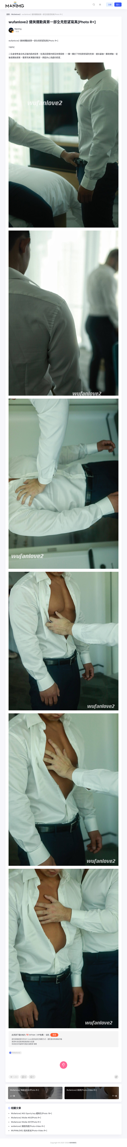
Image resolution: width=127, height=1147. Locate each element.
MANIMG (72, 1143)
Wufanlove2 (16, 1053)
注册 (109, 4)
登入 (118, 4)
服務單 (30, 1044)
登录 (54, 1035)
